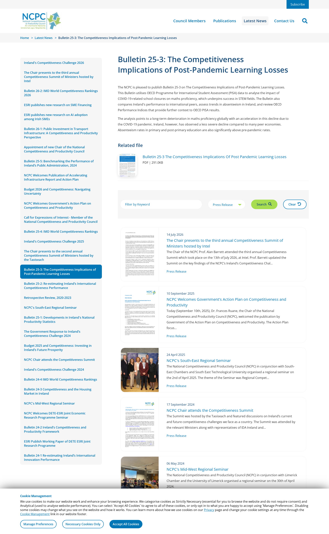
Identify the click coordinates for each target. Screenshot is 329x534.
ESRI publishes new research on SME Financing (58, 105)
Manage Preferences (38, 524)
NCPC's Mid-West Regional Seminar (49, 403)
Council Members (189, 20)
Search (262, 204)
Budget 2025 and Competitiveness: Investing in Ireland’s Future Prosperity (58, 348)
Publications (224, 20)
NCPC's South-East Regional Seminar (50, 307)
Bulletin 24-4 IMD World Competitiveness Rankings (60, 379)
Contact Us (284, 20)
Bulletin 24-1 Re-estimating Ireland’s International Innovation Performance (59, 457)
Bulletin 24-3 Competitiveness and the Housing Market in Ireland (57, 391)
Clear (292, 204)
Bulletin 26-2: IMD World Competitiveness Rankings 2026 (61, 93)
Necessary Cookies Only (83, 524)
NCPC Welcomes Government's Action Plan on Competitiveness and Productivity (57, 205)
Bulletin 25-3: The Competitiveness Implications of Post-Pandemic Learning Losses (60, 271)
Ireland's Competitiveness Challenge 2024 (54, 369)
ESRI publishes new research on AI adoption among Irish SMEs (56, 117)
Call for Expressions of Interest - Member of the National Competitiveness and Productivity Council (60, 219)
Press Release (176, 271)
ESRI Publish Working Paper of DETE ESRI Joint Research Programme (57, 443)
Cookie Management (35, 514)
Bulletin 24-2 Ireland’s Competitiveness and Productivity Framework (55, 429)
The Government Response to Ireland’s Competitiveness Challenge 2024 (52, 333)
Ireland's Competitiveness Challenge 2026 (54, 63)
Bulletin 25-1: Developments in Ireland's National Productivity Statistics (59, 319)
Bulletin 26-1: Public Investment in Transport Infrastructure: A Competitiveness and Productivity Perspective (61, 133)
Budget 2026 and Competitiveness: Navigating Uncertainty (57, 191)
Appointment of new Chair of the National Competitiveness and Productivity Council (54, 149)
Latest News (255, 20)
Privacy (209, 510)
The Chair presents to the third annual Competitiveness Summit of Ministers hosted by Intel (58, 77)
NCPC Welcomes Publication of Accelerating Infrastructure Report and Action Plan (55, 177)
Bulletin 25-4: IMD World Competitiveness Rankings (61, 231)
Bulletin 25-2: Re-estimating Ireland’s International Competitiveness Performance (60, 286)
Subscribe (298, 4)
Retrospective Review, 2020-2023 (47, 298)
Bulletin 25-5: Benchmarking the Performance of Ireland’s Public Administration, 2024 (59, 163)
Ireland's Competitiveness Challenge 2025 (54, 241)
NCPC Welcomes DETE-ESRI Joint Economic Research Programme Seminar (54, 415)
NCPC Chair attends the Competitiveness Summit (59, 360)
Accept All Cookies (126, 524)
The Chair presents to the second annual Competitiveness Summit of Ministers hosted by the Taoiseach (58, 255)
